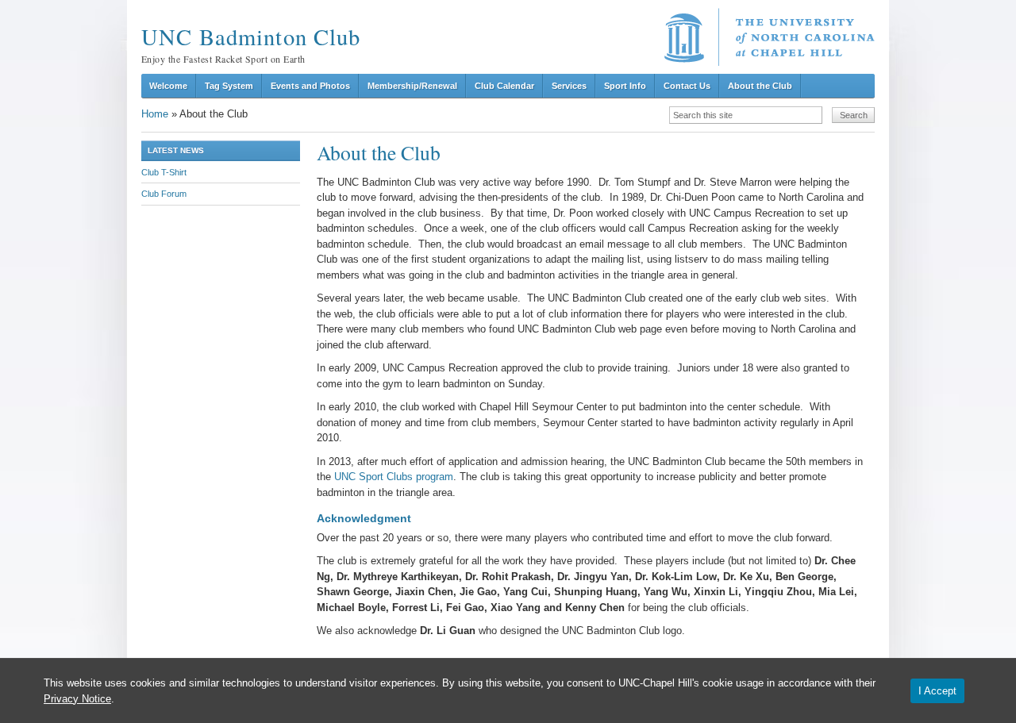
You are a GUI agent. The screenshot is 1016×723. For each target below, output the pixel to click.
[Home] (769, 37)
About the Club (760, 85)
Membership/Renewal (412, 85)
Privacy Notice (77, 699)
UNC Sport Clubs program (393, 477)
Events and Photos (310, 85)
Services (569, 85)
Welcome (168, 85)
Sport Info (625, 85)
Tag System (229, 85)
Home (154, 114)
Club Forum (164, 193)
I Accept (937, 691)
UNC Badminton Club (251, 36)
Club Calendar (504, 85)
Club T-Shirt (164, 172)
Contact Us (687, 85)
